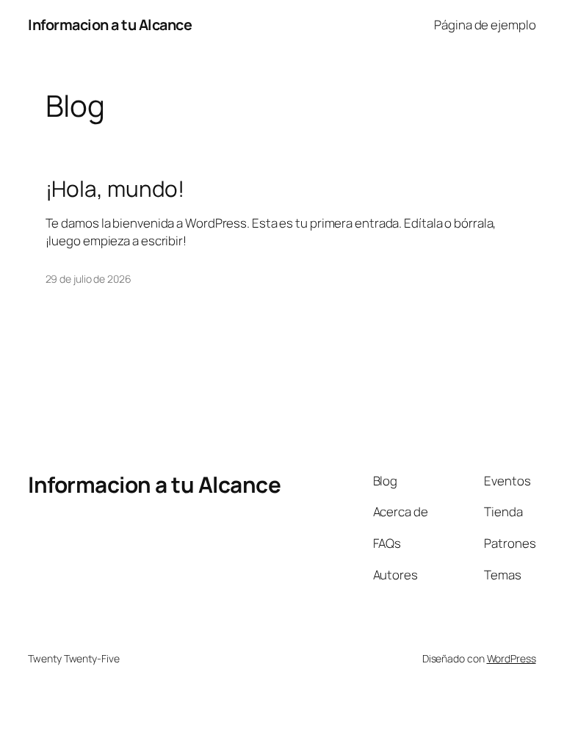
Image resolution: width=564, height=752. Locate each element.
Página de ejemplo (484, 24)
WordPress (511, 658)
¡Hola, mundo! (115, 188)
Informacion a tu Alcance (110, 25)
